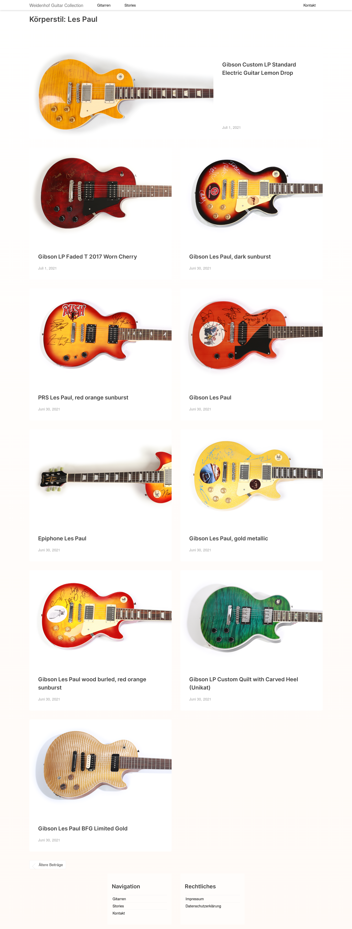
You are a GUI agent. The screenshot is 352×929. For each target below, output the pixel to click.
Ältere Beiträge (51, 864)
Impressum (195, 898)
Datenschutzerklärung (203, 905)
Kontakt (309, 5)
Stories (130, 5)
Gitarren (104, 5)
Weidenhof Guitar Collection (56, 5)
